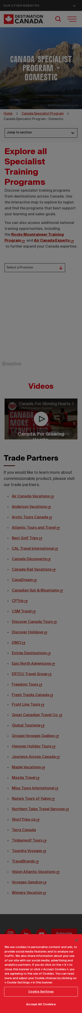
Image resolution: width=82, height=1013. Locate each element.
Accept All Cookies (41, 1004)
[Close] (77, 940)
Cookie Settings (41, 991)
